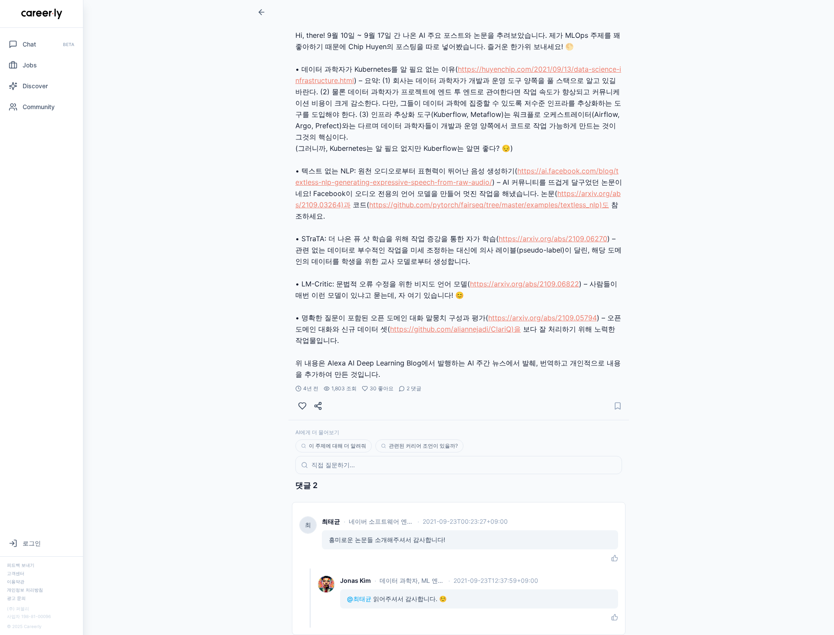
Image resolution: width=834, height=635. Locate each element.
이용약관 (15, 581)
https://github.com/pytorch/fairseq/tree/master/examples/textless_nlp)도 (489, 204)
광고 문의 (16, 598)
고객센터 (15, 573)
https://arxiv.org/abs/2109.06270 (553, 238)
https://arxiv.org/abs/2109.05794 (542, 317)
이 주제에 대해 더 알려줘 (337, 445)
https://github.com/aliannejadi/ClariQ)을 (455, 329)
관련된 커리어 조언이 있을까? (423, 445)
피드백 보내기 (20, 565)
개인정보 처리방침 (25, 589)
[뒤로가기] (261, 12)
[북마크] (617, 406)
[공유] (318, 406)
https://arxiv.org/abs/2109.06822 (524, 283)
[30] (302, 406)
